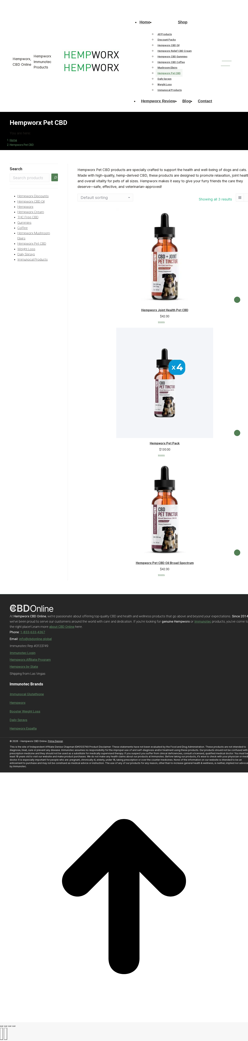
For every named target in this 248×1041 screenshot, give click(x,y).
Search (16, 169)
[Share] (5, 1026)
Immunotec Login (22, 653)
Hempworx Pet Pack (165, 443)
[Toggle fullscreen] (9, 1026)
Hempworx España (23, 728)
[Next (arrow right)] (5, 1034)
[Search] (54, 177)
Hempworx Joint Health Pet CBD (164, 310)
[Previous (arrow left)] (1, 1034)
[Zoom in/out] (13, 1026)
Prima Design (55, 741)
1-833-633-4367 (20, 3)
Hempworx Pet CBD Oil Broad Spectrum (165, 563)
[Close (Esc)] (1, 1026)
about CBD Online (61, 627)
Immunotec (202, 621)
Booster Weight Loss (25, 711)
